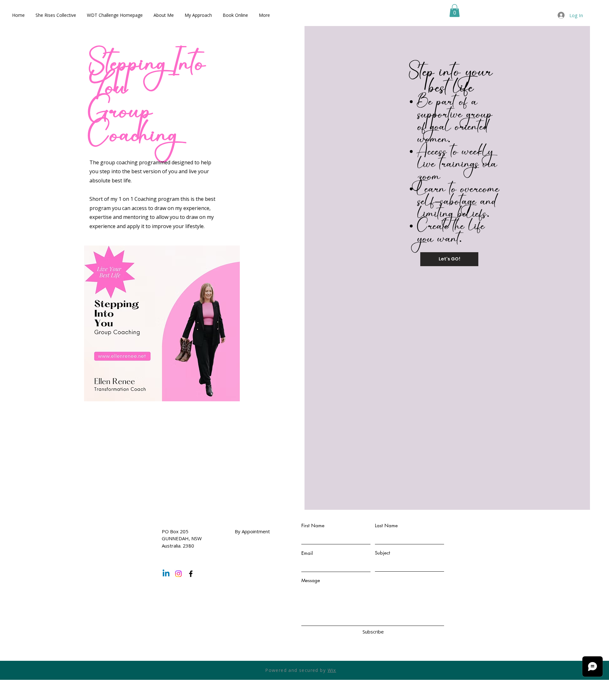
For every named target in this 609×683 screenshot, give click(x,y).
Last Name (386, 525)
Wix (332, 670)
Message (310, 580)
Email (307, 553)
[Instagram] (178, 573)
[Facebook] (191, 573)
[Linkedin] (166, 573)
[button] (454, 10)
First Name (312, 525)
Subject (382, 552)
